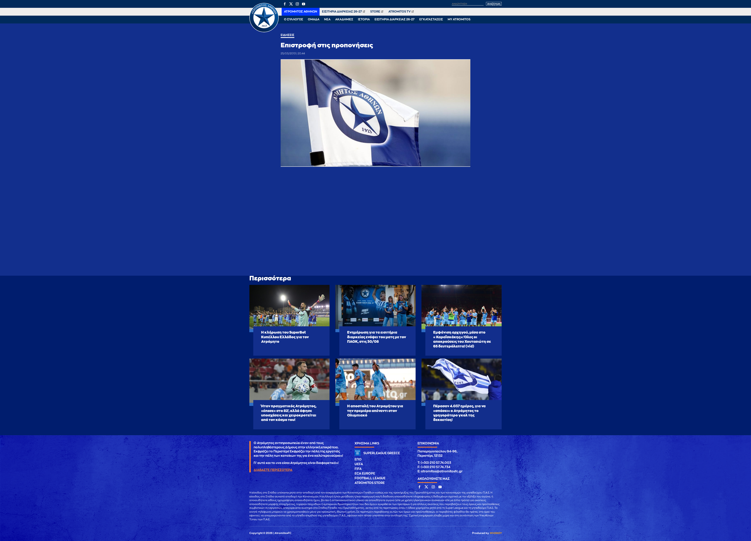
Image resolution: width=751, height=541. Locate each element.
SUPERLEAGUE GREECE (381, 453)
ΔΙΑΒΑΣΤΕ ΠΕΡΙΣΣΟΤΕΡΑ (273, 470)
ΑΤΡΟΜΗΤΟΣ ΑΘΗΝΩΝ (300, 11)
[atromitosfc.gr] (264, 32)
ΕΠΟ (358, 459)
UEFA (359, 464)
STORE (375, 11)
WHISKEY (496, 533)
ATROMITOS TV (399, 11)
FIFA (358, 468)
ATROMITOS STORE (370, 482)
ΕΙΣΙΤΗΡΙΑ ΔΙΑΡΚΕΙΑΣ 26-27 (342, 11)
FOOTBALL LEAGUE (370, 478)
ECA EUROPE (365, 473)
